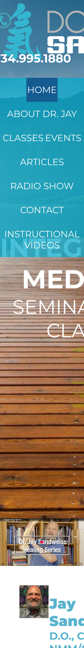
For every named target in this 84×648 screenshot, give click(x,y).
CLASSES (23, 137)
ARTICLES (42, 161)
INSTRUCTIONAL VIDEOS (42, 239)
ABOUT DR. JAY (42, 113)
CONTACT (42, 210)
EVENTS (63, 137)
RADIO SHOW (42, 185)
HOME (42, 89)
